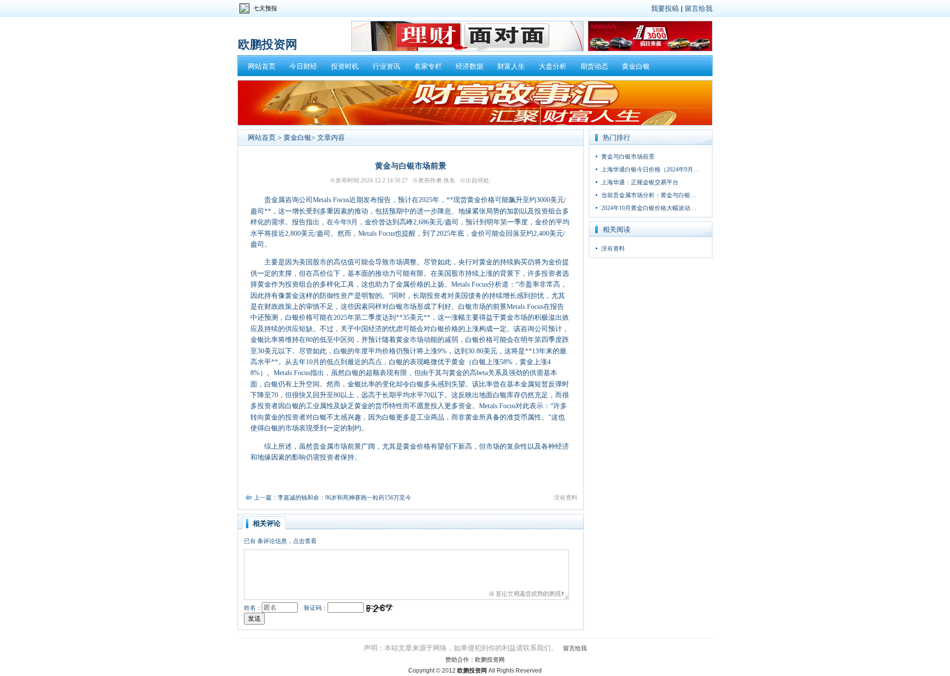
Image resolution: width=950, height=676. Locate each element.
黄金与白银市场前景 (628, 156)
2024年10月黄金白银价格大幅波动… (648, 208)
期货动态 (594, 66)
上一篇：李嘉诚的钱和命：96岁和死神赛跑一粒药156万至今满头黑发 (344, 497)
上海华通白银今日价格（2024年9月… (650, 169)
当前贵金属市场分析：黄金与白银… (648, 195)
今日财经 (303, 66)
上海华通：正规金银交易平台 (639, 182)
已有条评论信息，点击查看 (280, 541)
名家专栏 (428, 66)
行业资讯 (386, 66)
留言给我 (698, 8)
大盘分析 (553, 66)
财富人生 (511, 66)
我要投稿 (665, 8)
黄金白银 (636, 66)
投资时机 (345, 66)
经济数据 (469, 66)
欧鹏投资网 (490, 659)
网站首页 (262, 66)
